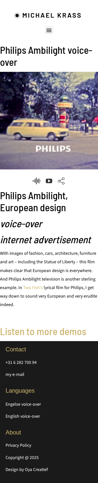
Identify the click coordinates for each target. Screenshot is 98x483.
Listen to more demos (43, 331)
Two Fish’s (33, 288)
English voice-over (23, 416)
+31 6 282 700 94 (21, 362)
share (61, 181)
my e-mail (15, 374)
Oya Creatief (36, 469)
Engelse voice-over (23, 404)
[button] (49, 30)
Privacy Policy (18, 445)
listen (36, 181)
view (49, 181)
